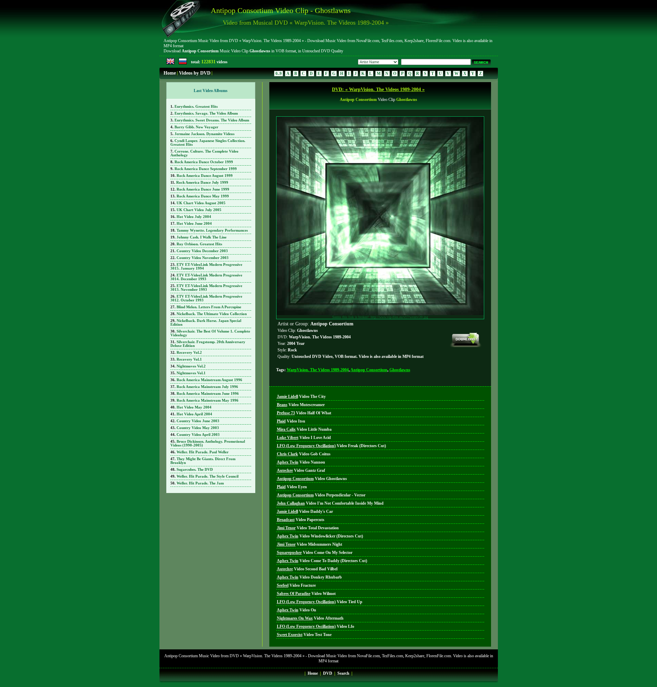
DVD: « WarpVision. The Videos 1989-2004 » (378, 89)
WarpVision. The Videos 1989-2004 (318, 369)
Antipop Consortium (368, 369)
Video (301, 396)
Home (170, 73)
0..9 (278, 73)
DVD (327, 673)
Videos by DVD (194, 73)
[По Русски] (183, 63)
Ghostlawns (399, 369)
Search (343, 673)
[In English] (170, 63)
